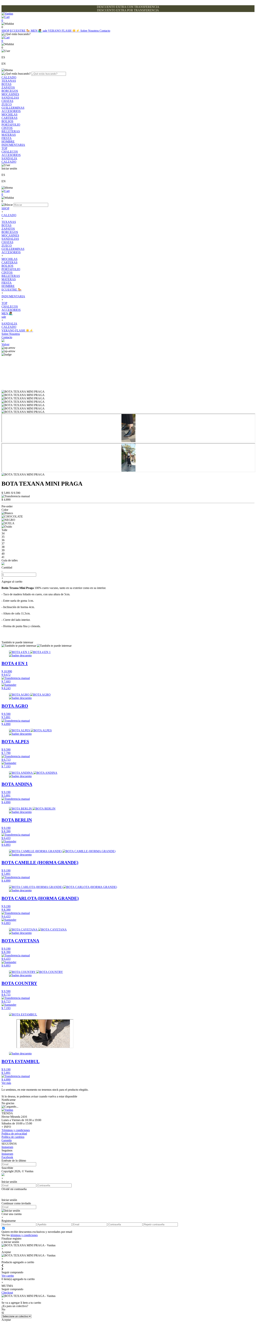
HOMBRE (8, 141)
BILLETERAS (10, 131)
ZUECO (6, 104)
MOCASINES (10, 94)
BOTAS (6, 84)
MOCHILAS (9, 114)
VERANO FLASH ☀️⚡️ (64, 30)
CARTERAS (9, 117)
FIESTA (6, 138)
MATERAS (8, 134)
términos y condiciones (24, 1235)
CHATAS (7, 101)
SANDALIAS (10, 97)
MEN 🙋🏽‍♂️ (37, 30)
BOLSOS (7, 121)
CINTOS (7, 128)
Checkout (7, 1292)
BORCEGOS (9, 90)
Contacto (105, 30)
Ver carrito (7, 1275)
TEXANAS (8, 80)
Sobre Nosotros (90, 30)
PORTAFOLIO (10, 124)
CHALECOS (9, 151)
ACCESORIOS (11, 111)
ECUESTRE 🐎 (20, 30)
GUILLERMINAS (12, 107)
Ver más (6, 1082)
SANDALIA (9, 158)
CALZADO (8, 77)
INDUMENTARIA (13, 144)
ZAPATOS (8, 87)
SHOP (5, 30)
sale (45, 30)
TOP (4, 148)
